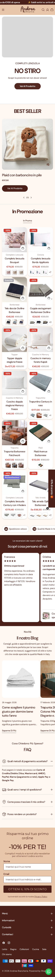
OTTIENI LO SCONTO (27, 513)
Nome (8, 490)
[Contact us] (48, 971)
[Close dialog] (50, 465)
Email (7, 501)
